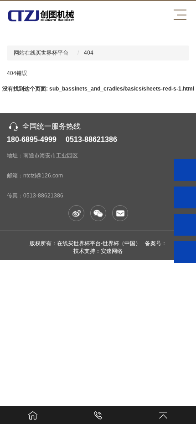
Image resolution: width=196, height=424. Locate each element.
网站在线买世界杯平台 (41, 53)
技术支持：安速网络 (98, 251)
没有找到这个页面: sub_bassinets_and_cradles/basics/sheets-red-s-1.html (98, 89)
